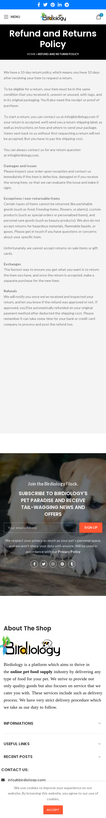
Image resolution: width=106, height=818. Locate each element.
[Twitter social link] (45, 4)
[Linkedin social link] (59, 4)
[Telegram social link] (66, 4)
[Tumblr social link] (71, 564)
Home (31, 54)
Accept (53, 810)
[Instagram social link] (53, 564)
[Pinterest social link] (52, 4)
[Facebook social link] (39, 4)
